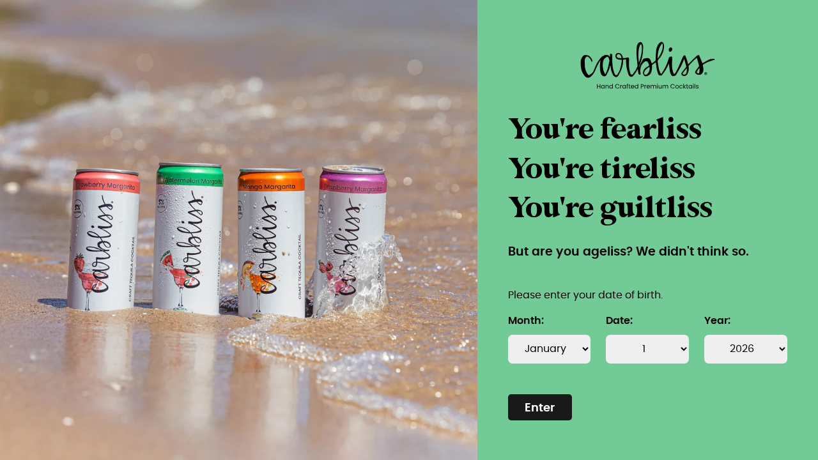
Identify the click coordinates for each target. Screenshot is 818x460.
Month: (526, 321)
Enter (540, 408)
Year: (717, 321)
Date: (619, 321)
